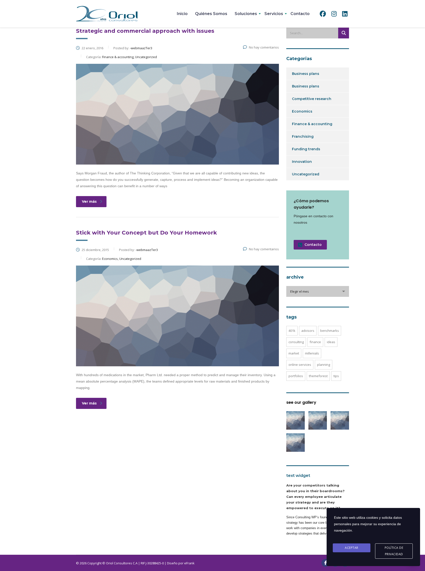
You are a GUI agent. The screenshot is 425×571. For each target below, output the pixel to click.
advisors (307, 330)
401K (291, 330)
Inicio (182, 13)
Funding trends (306, 149)
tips (336, 376)
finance (315, 342)
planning (323, 364)
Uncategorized (305, 174)
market (293, 353)
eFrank (189, 563)
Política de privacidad (394, 551)
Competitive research (311, 99)
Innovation (302, 161)
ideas (331, 342)
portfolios (295, 376)
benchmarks (329, 330)
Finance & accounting (312, 124)
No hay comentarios (264, 47)
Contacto (300, 13)
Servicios (273, 13)
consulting (296, 342)
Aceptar (351, 548)
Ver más (89, 201)
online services (299, 364)
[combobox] (317, 291)
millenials (312, 353)
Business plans (305, 73)
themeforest (318, 376)
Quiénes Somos (211, 13)
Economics (302, 111)
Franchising (303, 136)
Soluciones (246, 13)
